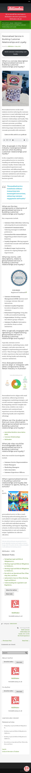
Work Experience (25, 635)
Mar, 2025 (18, 46)
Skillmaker (8, 439)
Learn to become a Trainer (10, 751)
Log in (4, 749)
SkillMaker (11, 46)
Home (11, 23)
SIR (19, 635)
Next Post (26, 640)
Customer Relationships (12, 437)
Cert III (27, 634)
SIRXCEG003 (17, 23)
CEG (24, 634)
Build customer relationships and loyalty (15, 53)
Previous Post (6, 640)
